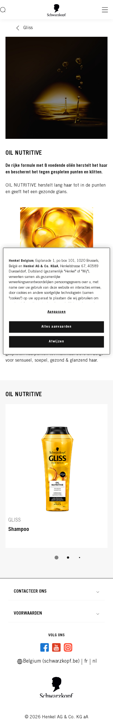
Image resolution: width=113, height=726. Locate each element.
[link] (86, 661)
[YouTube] (56, 647)
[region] (56, 301)
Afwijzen (56, 342)
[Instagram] (68, 647)
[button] (56, 591)
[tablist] (56, 557)
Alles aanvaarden (56, 326)
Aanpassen (56, 312)
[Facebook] (44, 647)
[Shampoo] (56, 476)
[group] (56, 485)
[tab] (56, 557)
